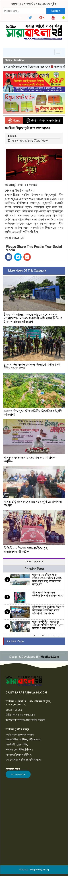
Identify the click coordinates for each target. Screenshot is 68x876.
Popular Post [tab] (34, 569)
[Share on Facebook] (8, 257)
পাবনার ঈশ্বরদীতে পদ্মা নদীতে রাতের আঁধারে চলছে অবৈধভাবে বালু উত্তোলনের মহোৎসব (47, 579)
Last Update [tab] (34, 562)
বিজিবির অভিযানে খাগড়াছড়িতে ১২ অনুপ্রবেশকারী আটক (26, 550)
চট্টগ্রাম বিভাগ (37, 120)
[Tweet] (18, 257)
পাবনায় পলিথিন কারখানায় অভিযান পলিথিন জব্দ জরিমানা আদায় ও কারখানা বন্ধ (47, 625)
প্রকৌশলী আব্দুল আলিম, (17, 744)
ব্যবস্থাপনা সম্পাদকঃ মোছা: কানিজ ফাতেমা (25, 720)
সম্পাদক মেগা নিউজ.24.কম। (19, 749)
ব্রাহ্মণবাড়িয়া (53, 120)
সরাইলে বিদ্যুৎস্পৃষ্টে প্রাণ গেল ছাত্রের (27, 128)
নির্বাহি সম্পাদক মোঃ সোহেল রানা (20, 715)
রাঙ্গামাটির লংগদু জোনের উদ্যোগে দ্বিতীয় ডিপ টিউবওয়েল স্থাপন (32, 366)
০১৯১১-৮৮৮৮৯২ (14, 710)
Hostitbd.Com (50, 657)
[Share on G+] (27, 257)
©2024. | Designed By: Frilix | (34, 869)
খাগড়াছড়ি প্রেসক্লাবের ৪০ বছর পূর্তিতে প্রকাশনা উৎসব (33, 503)
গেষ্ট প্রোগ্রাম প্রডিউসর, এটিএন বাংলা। (24, 759)
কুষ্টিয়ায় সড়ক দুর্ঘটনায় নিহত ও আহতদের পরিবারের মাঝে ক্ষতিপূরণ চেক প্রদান (48, 610)
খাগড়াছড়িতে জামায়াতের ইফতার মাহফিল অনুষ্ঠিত (29, 459)
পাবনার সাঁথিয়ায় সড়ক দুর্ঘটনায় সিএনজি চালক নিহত (47, 594)
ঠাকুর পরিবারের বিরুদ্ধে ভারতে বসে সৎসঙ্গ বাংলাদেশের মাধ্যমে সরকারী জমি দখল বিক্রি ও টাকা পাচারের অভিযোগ (33, 318)
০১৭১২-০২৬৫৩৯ (18, 774)
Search (55, 10)
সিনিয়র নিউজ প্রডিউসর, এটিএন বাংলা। (24, 739)
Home (16, 120)
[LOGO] (24, 681)
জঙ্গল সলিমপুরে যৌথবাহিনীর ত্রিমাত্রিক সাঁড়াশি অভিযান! (33, 413)
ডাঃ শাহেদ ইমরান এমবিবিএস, (19, 754)
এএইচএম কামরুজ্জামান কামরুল (20, 734)
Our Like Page (14, 641)
